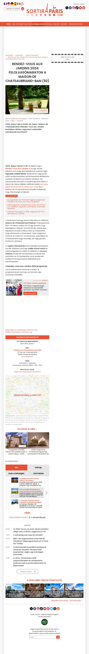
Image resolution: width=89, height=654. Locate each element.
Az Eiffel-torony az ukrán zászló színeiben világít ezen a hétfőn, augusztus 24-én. (31, 530)
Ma (16, 467)
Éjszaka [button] (48, 24)
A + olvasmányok (37, 517)
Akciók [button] (64, 24)
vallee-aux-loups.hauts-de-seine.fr (27, 372)
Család (56, 24)
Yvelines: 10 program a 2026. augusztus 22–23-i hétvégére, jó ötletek (26, 212)
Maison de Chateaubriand (17, 189)
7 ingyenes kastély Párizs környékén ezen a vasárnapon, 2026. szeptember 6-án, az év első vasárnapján (16, 452)
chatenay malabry (33, 418)
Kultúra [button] (28, 24)
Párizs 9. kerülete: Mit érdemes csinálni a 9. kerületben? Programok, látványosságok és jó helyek (34, 594)
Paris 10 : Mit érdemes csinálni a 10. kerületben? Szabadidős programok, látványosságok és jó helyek (15, 594)
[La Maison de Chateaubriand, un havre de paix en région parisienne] (27, 100)
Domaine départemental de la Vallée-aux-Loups (26, 185)
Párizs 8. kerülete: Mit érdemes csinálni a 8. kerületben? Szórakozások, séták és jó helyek (54, 594)
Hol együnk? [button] (18, 24)
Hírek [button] (8, 24)
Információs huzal (17, 517)
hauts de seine (21, 416)
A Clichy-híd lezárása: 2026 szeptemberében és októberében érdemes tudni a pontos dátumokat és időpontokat (29, 562)
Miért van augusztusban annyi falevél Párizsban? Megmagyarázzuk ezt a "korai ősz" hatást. (30, 541)
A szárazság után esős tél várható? (28, 535)
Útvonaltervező (27, 356)
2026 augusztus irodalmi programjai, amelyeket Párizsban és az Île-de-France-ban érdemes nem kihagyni (38, 452)
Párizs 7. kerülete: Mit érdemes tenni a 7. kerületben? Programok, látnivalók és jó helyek (73, 594)
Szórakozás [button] (38, 24)
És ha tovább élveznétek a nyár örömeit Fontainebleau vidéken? (30, 491)
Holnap (38, 467)
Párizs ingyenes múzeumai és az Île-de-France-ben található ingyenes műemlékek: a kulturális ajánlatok (26, 207)
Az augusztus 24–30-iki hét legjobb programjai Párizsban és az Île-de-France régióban (26, 201)
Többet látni (26, 571)
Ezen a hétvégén (16, 473)
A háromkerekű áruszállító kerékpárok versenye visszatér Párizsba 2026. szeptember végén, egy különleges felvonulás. (29, 551)
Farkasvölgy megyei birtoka (38, 416)
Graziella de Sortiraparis (18, 119)
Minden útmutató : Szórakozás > (66, 600)
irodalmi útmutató (26, 422)
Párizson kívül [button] (75, 24)
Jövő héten (38, 473)
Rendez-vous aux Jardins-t (17, 168)
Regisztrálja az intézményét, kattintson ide (21, 330)
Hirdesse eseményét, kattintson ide (18, 332)
